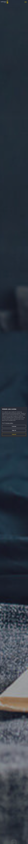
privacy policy (9, 423)
